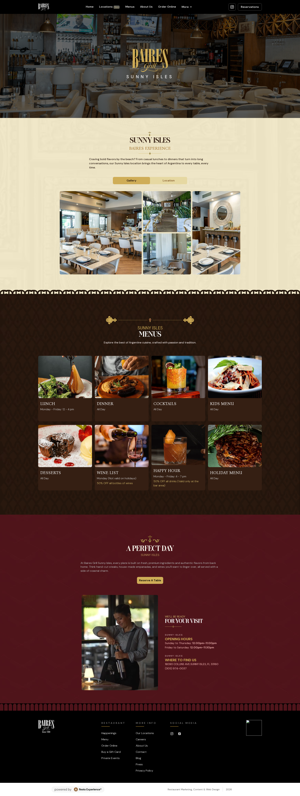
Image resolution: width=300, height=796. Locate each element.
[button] (187, 7)
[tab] (131, 180)
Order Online (167, 6)
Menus (130, 6)
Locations (109, 6)
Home (90, 6)
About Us (146, 6)
